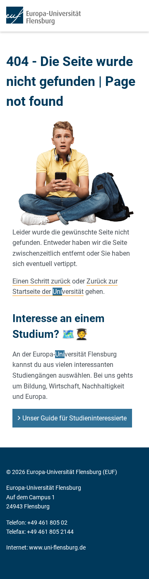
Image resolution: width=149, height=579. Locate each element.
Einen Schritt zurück (41, 281)
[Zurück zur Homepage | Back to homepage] (43, 16)
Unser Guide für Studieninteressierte (74, 418)
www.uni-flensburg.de (57, 547)
